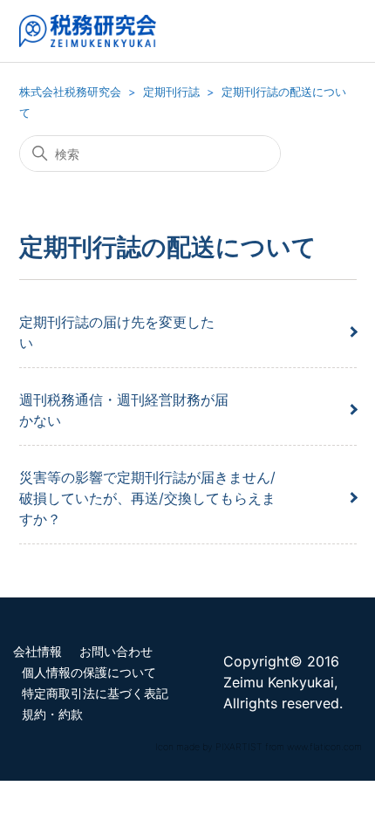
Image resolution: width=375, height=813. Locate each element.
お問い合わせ (116, 652)
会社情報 (37, 652)
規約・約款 (52, 714)
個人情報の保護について (89, 673)
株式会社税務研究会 (70, 92)
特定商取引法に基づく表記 (95, 693)
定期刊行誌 (171, 92)
